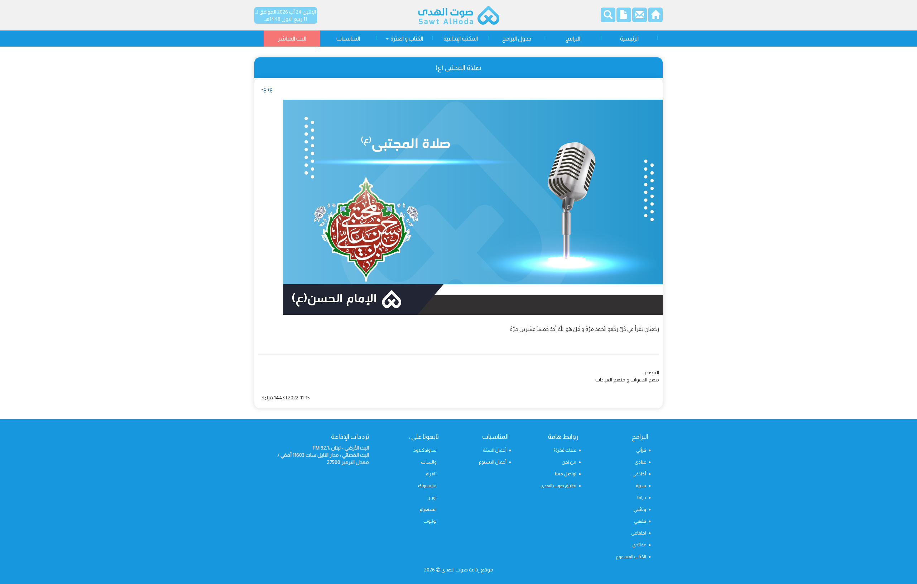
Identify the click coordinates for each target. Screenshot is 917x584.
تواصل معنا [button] (565, 473)
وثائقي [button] (640, 509)
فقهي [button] (640, 521)
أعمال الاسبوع (492, 462)
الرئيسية (629, 38)
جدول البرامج (516, 38)
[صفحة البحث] (608, 15)
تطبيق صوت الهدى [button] (558, 485)
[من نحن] (623, 17)
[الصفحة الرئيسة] (655, 17)
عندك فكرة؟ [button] (564, 450)
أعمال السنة (494, 450)
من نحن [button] (569, 462)
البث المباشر (292, 38)
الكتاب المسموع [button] (631, 556)
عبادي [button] (640, 462)
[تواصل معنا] (639, 17)
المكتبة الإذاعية (460, 38)
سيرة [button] (641, 485)
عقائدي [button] (639, 544)
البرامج (573, 38)
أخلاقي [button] (639, 473)
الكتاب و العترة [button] (406, 38)
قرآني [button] (641, 450)
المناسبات (348, 38)
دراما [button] (641, 497)
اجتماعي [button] (638, 533)
